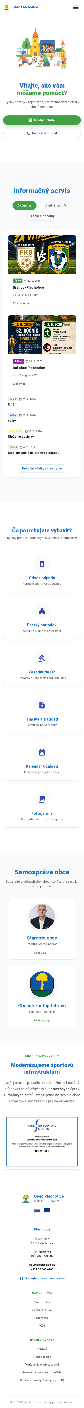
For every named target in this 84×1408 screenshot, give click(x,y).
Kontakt (42, 1349)
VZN (42, 1325)
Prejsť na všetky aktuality (39, 468)
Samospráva (42, 1302)
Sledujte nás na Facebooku (45, 1278)
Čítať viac (19, 303)
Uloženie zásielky (21, 437)
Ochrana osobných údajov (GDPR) (42, 1380)
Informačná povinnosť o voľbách (42, 1372)
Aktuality (24, 205)
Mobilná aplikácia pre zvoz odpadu (33, 453)
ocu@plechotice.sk (42, 1264)
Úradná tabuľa (44, 120)
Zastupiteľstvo (42, 1310)
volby (12, 421)
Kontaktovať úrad (44, 133)
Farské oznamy (43, 216)
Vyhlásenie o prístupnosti (42, 1364)
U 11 (11, 404)
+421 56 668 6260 (42, 1269)
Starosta (42, 1317)
